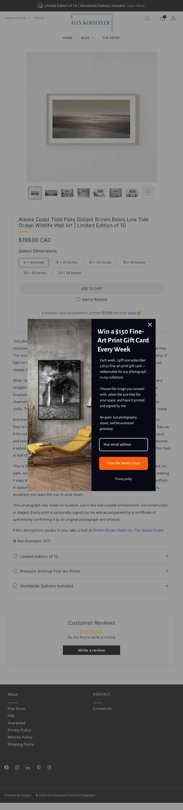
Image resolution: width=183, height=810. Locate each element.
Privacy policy (123, 479)
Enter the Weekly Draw (123, 463)
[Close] (150, 324)
